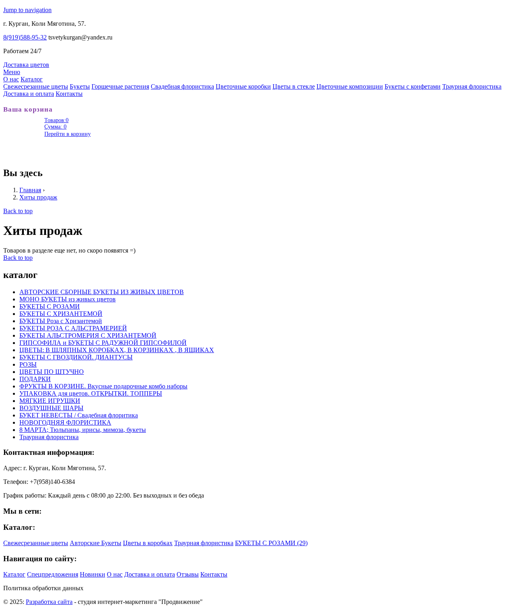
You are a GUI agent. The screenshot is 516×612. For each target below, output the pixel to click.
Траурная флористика (471, 86)
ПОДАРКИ (35, 378)
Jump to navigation (27, 9)
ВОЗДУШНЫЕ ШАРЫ (51, 408)
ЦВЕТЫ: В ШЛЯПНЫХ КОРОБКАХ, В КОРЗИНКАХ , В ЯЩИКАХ (116, 349)
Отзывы (188, 574)
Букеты (80, 86)
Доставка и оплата (28, 93)
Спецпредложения (52, 574)
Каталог (32, 79)
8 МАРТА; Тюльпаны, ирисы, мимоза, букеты (82, 429)
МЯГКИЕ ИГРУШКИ (49, 400)
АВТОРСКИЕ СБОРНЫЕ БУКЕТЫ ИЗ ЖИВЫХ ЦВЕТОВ (101, 291)
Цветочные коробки (243, 86)
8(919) (25, 37)
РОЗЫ (28, 364)
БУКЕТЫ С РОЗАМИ (49, 306)
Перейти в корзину (67, 134)
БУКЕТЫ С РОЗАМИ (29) (271, 542)
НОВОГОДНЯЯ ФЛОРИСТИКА (65, 422)
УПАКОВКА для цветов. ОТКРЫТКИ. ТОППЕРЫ (90, 393)
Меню (11, 71)
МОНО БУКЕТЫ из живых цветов (67, 299)
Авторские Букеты (95, 542)
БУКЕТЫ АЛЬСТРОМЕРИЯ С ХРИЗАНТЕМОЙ (87, 335)
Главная (30, 190)
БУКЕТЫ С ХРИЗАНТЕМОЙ (60, 313)
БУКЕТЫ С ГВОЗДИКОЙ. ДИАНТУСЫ (76, 357)
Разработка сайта (49, 601)
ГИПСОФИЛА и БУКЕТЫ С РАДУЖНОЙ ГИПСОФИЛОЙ (103, 342)
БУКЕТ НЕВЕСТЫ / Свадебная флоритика (78, 415)
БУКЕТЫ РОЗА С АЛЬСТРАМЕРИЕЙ (73, 328)
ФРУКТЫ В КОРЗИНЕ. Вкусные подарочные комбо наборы (103, 386)
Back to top (18, 210)
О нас (11, 79)
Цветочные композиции (349, 86)
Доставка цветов (26, 64)
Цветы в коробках (148, 542)
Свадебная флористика (182, 86)
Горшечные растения (120, 86)
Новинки (92, 574)
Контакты (69, 93)
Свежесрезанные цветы (35, 86)
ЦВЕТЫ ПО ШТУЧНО (51, 371)
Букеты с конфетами (413, 86)
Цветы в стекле (294, 86)
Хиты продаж (38, 197)
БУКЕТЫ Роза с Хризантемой (60, 320)
